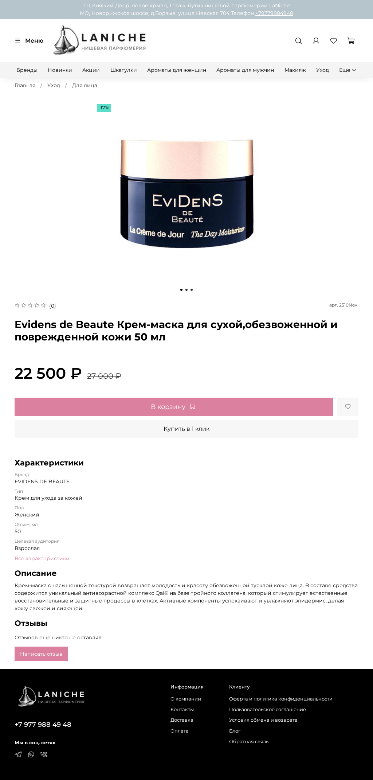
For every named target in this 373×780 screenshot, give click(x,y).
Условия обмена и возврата (263, 720)
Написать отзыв (41, 654)
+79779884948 (274, 13)
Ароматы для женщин (176, 70)
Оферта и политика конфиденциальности (281, 699)
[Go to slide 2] (186, 290)
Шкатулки (123, 70)
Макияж (295, 70)
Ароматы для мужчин (245, 70)
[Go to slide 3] (192, 290)
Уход (322, 70)
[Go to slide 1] (181, 290)
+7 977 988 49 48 (43, 724)
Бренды (27, 70)
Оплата (179, 731)
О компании (185, 699)
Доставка (181, 720)
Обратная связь (248, 741)
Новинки (60, 70)
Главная (25, 85)
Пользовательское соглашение (267, 709)
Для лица (84, 85)
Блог (234, 731)
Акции (91, 70)
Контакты (182, 709)
